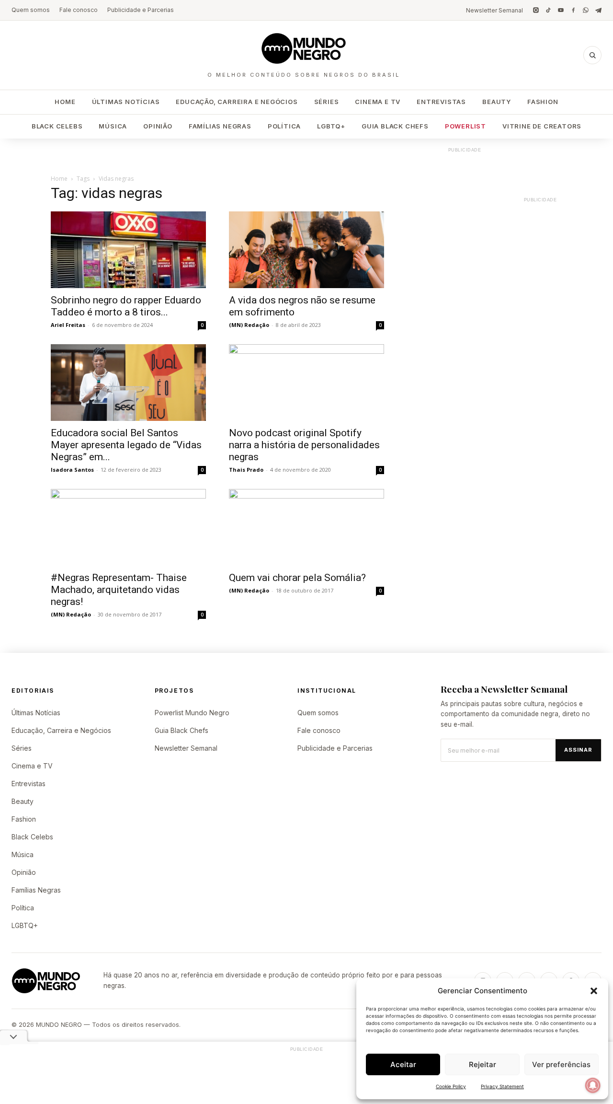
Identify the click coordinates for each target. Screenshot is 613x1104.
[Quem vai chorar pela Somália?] (306, 527)
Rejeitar (482, 1064)
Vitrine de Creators (541, 126)
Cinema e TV (377, 101)
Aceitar (403, 1064)
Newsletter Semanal (494, 10)
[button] (594, 991)
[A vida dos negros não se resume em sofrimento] (306, 249)
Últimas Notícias (126, 101)
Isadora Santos (72, 469)
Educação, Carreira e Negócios (236, 101)
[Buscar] (592, 55)
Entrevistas (441, 101)
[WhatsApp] (585, 10)
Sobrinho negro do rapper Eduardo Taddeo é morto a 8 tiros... (126, 306)
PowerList (465, 126)
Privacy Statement (502, 1086)
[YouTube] (560, 10)
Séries (326, 101)
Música (113, 126)
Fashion (542, 101)
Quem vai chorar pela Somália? (297, 577)
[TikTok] (548, 10)
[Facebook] (573, 10)
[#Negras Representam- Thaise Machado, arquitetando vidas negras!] (128, 527)
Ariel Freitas (68, 324)
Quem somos (30, 9)
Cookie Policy (451, 1086)
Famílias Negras (220, 126)
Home (65, 101)
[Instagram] (536, 10)
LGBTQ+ (331, 126)
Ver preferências (561, 1064)
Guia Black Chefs (395, 126)
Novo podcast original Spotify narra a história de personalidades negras (304, 445)
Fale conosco (78, 9)
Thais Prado (246, 469)
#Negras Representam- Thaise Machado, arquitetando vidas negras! (119, 589)
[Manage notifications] (593, 1085)
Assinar (578, 749)
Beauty (496, 101)
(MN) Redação (249, 324)
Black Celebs (57, 126)
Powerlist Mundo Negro (192, 713)
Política (284, 126)
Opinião (157, 126)
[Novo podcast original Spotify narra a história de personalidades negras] (306, 382)
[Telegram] (598, 10)
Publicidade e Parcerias (140, 9)
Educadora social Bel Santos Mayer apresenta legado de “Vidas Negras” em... (126, 445)
